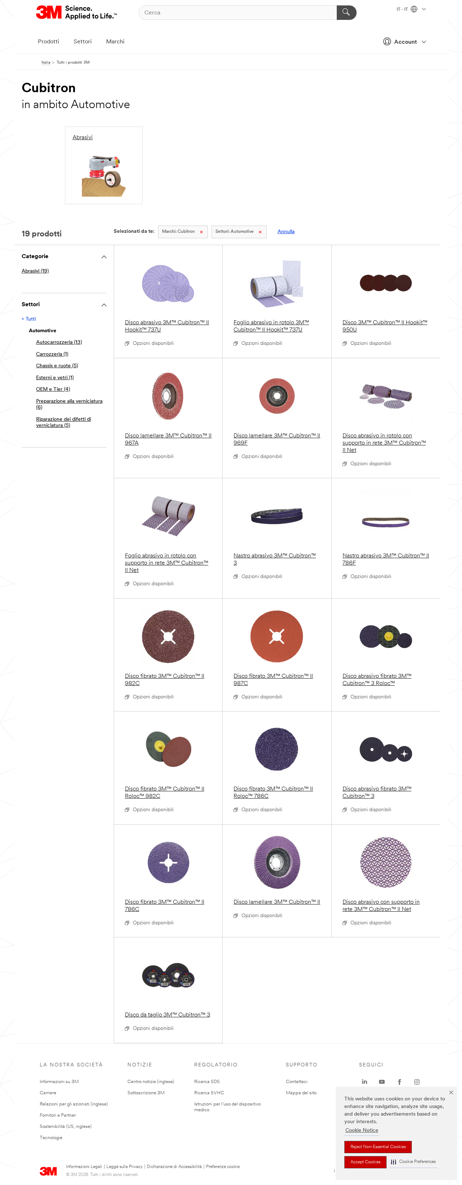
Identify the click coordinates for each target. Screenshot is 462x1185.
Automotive (234, 232)
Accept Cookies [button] (365, 1162)
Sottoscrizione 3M (146, 1093)
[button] (413, 1162)
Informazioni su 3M (59, 1081)
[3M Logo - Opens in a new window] (77, 12)
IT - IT (403, 10)
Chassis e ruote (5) (57, 366)
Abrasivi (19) (35, 271)
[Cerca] (347, 12)
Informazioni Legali (84, 1167)
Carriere (48, 1093)
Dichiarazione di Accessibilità (174, 1167)
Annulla (286, 232)
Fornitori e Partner (58, 1115)
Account (405, 42)
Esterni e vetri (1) (55, 378)
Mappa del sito (301, 1093)
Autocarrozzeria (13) (59, 342)
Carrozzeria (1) (52, 354)
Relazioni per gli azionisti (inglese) (74, 1104)
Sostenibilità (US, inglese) (66, 1126)
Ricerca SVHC (209, 1093)
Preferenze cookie (223, 1167)
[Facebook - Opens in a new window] (399, 1082)
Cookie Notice (361, 1130)
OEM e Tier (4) (53, 389)
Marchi (115, 42)
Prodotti (48, 42)
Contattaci (297, 1081)
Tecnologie (51, 1137)
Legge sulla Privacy (124, 1167)
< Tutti (29, 319)
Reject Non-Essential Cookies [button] (378, 1147)
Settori (83, 42)
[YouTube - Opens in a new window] (381, 1082)
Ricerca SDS (207, 1081)
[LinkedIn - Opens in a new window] (364, 1082)
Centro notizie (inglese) (150, 1081)
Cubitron (178, 232)
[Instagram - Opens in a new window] (416, 1082)
